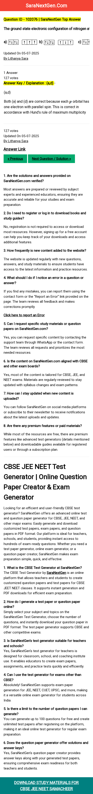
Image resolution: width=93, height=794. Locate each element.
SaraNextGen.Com (46, 5)
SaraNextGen (56, 573)
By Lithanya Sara (16, 58)
